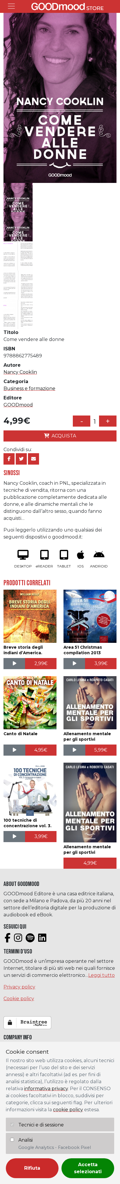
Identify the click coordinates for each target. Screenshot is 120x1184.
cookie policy (68, 1109)
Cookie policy (18, 998)
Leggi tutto (101, 975)
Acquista (64, 436)
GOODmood (18, 405)
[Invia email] (33, 459)
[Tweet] (21, 459)
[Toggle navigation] (11, 6)
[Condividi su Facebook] (9, 459)
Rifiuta (32, 1168)
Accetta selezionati (88, 1168)
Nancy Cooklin (20, 372)
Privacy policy (19, 987)
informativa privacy (46, 1088)
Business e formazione (29, 388)
